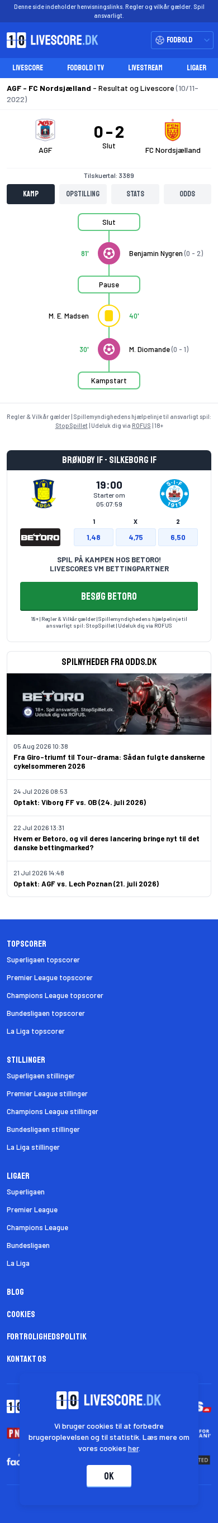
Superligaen (26, 1191)
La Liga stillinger (33, 1147)
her (133, 1448)
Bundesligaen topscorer (46, 1013)
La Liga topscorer (36, 1030)
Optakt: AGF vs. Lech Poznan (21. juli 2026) (86, 883)
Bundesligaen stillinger (43, 1129)
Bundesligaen (28, 1245)
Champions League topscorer (55, 995)
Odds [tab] (187, 194)
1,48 (94, 537)
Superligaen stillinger (41, 1075)
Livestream (145, 68)
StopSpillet (71, 425)
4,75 (136, 537)
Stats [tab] (135, 194)
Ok (109, 1476)
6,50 (178, 537)
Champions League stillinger (52, 1111)
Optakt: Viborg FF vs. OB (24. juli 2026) (79, 802)
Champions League (37, 1227)
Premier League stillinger (47, 1093)
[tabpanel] (109, 308)
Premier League (32, 1209)
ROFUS (141, 425)
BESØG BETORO (109, 596)
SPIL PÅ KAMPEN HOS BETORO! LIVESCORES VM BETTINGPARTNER (109, 564)
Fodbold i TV (85, 68)
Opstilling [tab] (82, 194)
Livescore (27, 68)
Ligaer (196, 68)
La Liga (18, 1263)
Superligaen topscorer (43, 959)
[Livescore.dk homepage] (49, 40)
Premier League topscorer (50, 977)
